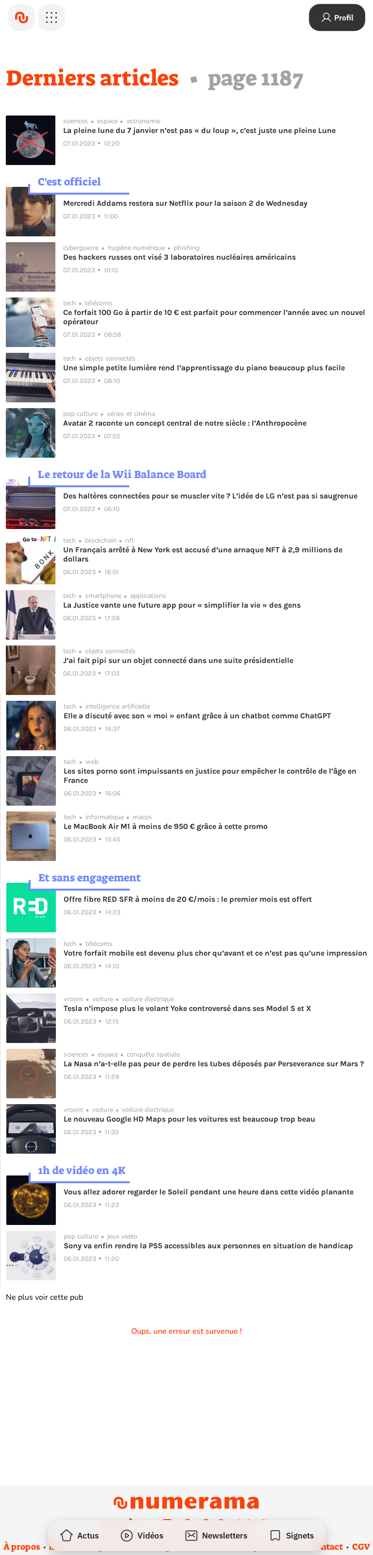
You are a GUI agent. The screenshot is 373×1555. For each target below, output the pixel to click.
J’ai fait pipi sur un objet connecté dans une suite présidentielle (178, 660)
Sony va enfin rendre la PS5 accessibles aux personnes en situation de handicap (208, 1245)
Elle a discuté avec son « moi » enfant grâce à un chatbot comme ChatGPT (197, 715)
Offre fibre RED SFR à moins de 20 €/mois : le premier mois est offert (188, 899)
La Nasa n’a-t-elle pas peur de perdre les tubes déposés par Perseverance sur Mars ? (214, 1063)
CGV (361, 1547)
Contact (326, 1547)
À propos (21, 1547)
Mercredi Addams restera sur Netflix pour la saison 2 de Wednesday (185, 203)
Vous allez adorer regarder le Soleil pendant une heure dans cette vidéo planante (209, 1191)
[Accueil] (21, 17)
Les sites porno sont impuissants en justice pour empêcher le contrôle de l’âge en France (210, 775)
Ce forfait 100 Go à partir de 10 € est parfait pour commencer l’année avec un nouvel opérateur (214, 317)
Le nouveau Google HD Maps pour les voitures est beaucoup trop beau (189, 1119)
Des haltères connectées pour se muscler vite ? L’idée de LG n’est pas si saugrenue (210, 495)
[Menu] (51, 17)
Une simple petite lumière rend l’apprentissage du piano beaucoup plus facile (204, 367)
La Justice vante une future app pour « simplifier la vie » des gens (182, 605)
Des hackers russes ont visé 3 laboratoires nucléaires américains (179, 257)
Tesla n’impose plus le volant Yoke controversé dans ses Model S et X (187, 1008)
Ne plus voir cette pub (44, 1297)
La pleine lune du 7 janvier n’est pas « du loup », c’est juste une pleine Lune (199, 130)
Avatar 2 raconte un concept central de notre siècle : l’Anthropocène (184, 423)
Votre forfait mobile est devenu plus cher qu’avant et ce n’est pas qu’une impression (215, 953)
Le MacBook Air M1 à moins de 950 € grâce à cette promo (166, 826)
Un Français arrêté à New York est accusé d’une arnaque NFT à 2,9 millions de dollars (202, 554)
